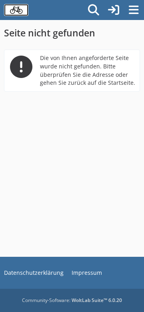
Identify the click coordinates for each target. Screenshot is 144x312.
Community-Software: (72, 300)
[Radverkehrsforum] (16, 10)
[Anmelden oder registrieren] (114, 10)
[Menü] (134, 10)
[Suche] (94, 10)
